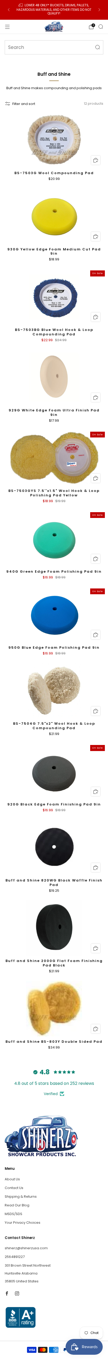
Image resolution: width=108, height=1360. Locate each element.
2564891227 (15, 1256)
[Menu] (7, 26)
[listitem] (54, 10)
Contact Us (14, 1187)
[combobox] (54, 47)
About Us (12, 1179)
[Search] (100, 26)
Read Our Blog (17, 1205)
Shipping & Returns (21, 1196)
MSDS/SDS (13, 1213)
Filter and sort (23, 103)
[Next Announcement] (99, 10)
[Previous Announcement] (9, 10)
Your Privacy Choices (22, 1222)
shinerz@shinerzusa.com (26, 1248)
